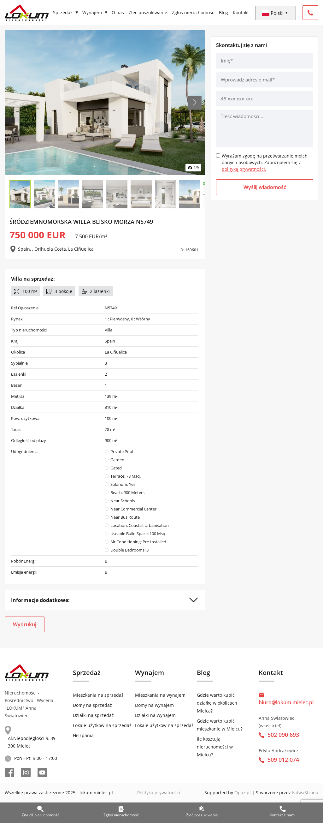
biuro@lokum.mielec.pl (286, 702)
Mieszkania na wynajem (160, 695)
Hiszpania (83, 735)
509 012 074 (283, 759)
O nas (118, 12)
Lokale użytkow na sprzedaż (102, 725)
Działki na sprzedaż (93, 715)
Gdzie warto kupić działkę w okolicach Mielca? (217, 703)
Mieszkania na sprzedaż (98, 695)
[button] (195, 103)
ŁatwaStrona (305, 793)
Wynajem (92, 12)
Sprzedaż (63, 12)
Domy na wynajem (154, 705)
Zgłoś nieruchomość (193, 12)
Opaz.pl (242, 793)
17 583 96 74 (310, 12)
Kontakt (241, 12)
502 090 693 (283, 734)
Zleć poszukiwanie (148, 12)
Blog (223, 12)
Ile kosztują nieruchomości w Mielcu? (215, 747)
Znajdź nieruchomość (40, 815)
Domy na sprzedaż (92, 705)
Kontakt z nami (283, 815)
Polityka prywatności (158, 793)
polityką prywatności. (244, 169)
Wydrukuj (24, 624)
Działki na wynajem (155, 715)
